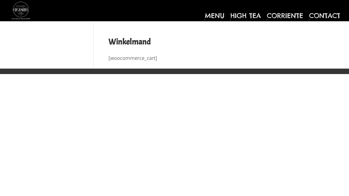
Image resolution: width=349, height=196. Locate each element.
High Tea (245, 17)
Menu (214, 17)
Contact (324, 17)
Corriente (285, 17)
